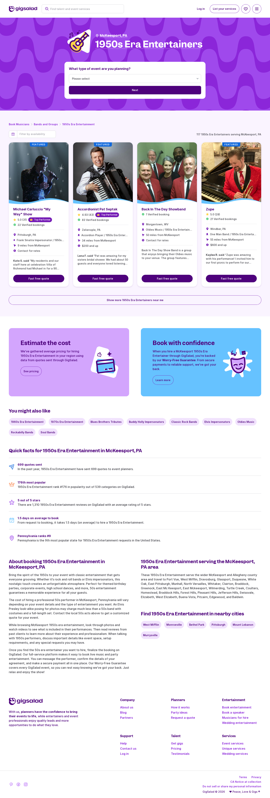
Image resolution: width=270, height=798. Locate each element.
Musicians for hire (235, 717)
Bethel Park (196, 624)
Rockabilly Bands (22, 432)
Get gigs (177, 743)
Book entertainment (236, 707)
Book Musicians (19, 124)
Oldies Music (245, 421)
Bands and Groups (46, 124)
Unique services (233, 748)
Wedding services (235, 754)
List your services (224, 8)
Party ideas (179, 712)
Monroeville (174, 624)
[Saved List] (245, 8)
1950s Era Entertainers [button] (149, 44)
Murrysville (150, 635)
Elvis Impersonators (217, 421)
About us (126, 707)
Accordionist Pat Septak (97, 209)
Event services (233, 743)
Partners (126, 717)
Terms (243, 777)
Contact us (128, 748)
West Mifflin (151, 624)
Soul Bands (48, 432)
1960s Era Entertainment (27, 421)
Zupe (210, 209)
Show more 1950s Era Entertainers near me (135, 300)
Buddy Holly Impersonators (146, 421)
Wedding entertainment (239, 723)
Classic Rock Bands (184, 421)
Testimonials (180, 754)
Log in (201, 8)
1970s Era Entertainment (67, 421)
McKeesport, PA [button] (113, 35)
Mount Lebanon (243, 624)
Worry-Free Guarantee (179, 360)
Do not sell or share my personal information (232, 786)
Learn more (163, 380)
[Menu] (256, 8)
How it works (180, 707)
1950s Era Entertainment (78, 124)
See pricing (31, 371)
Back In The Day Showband (164, 209)
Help (123, 743)
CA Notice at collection (245, 781)
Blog (123, 712)
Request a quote (183, 717)
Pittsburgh (218, 624)
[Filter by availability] (36, 134)
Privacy (256, 777)
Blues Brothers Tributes (106, 421)
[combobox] (85, 9)
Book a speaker (233, 712)
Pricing (176, 748)
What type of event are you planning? (100, 69)
